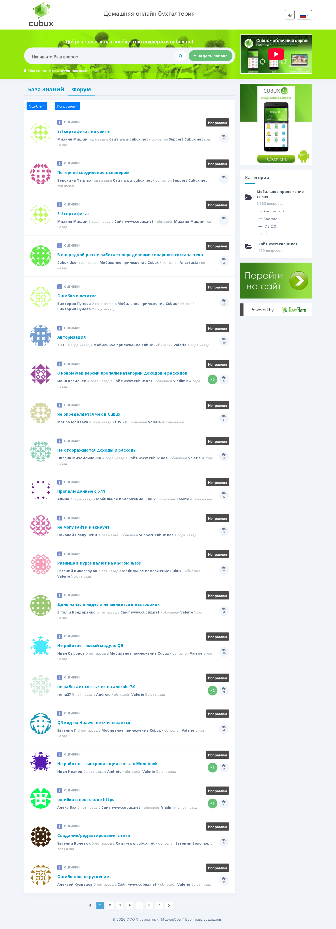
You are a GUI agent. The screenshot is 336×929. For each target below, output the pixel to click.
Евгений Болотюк (74, 843)
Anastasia (189, 262)
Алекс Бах (66, 807)
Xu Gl (62, 345)
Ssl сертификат (73, 213)
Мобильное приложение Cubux (129, 262)
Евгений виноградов (77, 570)
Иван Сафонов (71, 653)
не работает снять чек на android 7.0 (96, 686)
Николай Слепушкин (77, 535)
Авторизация (71, 337)
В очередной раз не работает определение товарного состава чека (130, 254)
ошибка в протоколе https (85, 799)
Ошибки (35, 106)
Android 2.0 (273, 210)
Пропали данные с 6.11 (81, 491)
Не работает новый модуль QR (90, 645)
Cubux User (67, 262)
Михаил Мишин (72, 139)
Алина (63, 499)
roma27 (64, 694)
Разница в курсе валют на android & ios (99, 563)
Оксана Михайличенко (79, 458)
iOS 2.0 (121, 422)
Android (103, 694)
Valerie (180, 345)
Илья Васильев (71, 380)
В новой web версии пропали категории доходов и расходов (122, 373)
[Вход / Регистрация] (290, 14)
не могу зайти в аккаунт (83, 527)
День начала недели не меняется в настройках (108, 604)
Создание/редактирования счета (93, 835)
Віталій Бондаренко (76, 612)
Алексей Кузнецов (75, 884)
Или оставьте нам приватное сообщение (63, 70)
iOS (266, 233)
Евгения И (67, 730)
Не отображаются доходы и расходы (97, 450)
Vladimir (180, 380)
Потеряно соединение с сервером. (93, 172)
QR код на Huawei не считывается (93, 722)
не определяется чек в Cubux (88, 414)
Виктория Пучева (74, 303)
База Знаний (46, 89)
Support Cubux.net (186, 139)
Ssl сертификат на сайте (83, 131)
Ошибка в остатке (77, 296)
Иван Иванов (69, 771)
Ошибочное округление (83, 876)
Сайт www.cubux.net (128, 139)
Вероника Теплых (74, 180)
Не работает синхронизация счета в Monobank (107, 763)
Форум (81, 89)
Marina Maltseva (72, 422)
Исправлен (66, 106)
